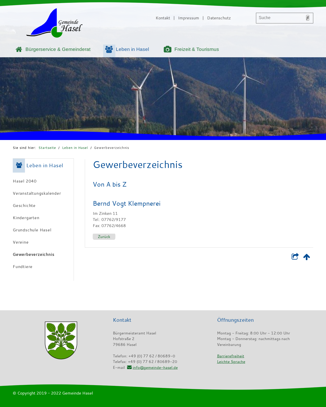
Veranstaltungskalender (37, 193)
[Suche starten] (307, 18)
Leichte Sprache (231, 361)
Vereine (21, 242)
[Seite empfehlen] (295, 258)
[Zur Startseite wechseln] (54, 24)
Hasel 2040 (25, 181)
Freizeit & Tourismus (196, 49)
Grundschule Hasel (32, 230)
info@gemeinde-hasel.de (155, 367)
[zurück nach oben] (306, 258)
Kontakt (163, 18)
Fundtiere (23, 266)
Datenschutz (219, 18)
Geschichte (24, 205)
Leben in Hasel (132, 49)
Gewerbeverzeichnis (111, 147)
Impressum (188, 18)
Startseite (47, 147)
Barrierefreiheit (230, 355)
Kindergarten (26, 217)
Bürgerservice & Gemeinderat (57, 49)
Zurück (104, 236)
